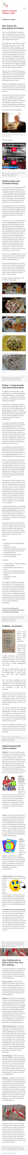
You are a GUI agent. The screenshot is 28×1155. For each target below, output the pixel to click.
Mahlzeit (22, 1148)
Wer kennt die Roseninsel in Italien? (13, 27)
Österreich (17, 378)
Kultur (16, 174)
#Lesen (9, 738)
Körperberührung (19, 943)
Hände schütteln (10, 1148)
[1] (17, 406)
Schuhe (8, 1149)
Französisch (6, 618)
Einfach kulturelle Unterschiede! (11, 747)
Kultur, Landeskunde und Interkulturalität (13, 386)
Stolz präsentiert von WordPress (9, 1153)
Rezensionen (21, 616)
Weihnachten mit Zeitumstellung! (11, 182)
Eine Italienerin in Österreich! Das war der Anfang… (12, 962)
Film (20, 173)
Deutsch (13, 738)
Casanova (22, 942)
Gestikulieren (9, 943)
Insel (6, 174)
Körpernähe (4, 945)
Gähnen (4, 943)
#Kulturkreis (4, 738)
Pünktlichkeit (18, 945)
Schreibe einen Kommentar (9, 175)
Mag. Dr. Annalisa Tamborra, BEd (9, 12)
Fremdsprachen (12, 618)
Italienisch (12, 174)
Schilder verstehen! (12, 626)
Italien (8, 174)
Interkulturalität (15, 377)
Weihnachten (5, 380)
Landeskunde (13, 619)
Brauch (22, 377)
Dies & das (14, 173)
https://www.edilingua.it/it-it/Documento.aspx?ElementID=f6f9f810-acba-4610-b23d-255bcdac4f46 (13, 610)
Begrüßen (4, 1148)
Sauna (23, 945)
